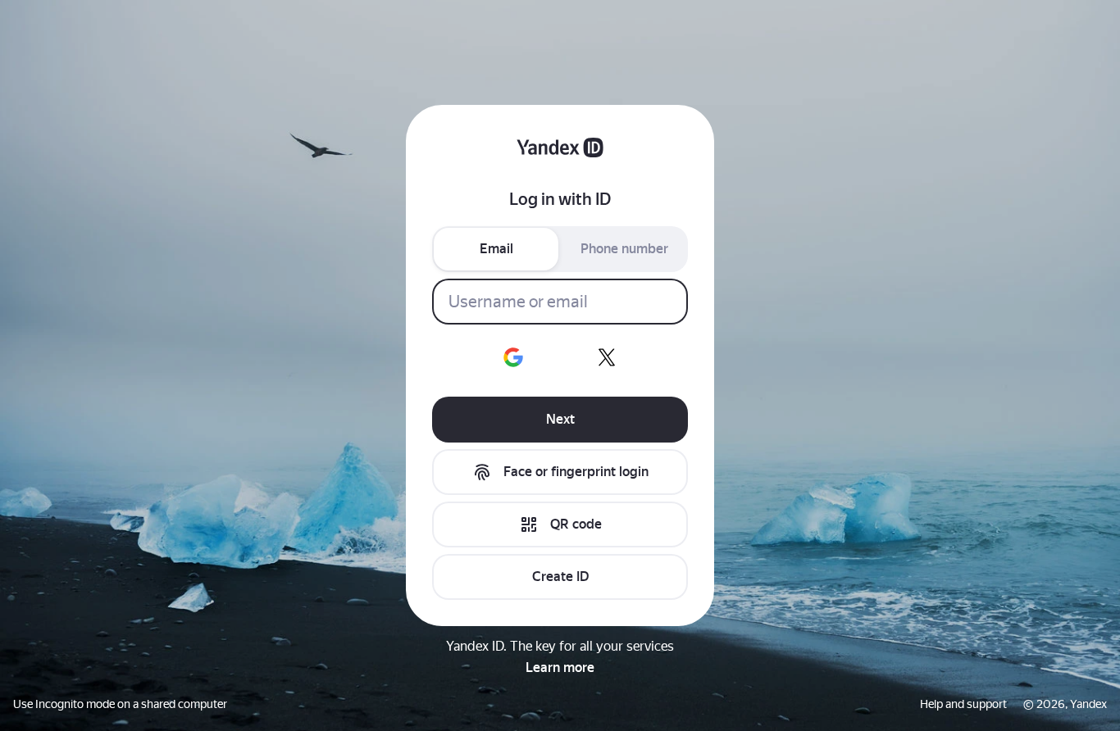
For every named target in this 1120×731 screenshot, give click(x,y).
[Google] (513, 357)
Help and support (963, 704)
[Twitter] (607, 357)
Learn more (560, 667)
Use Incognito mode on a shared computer (120, 704)
